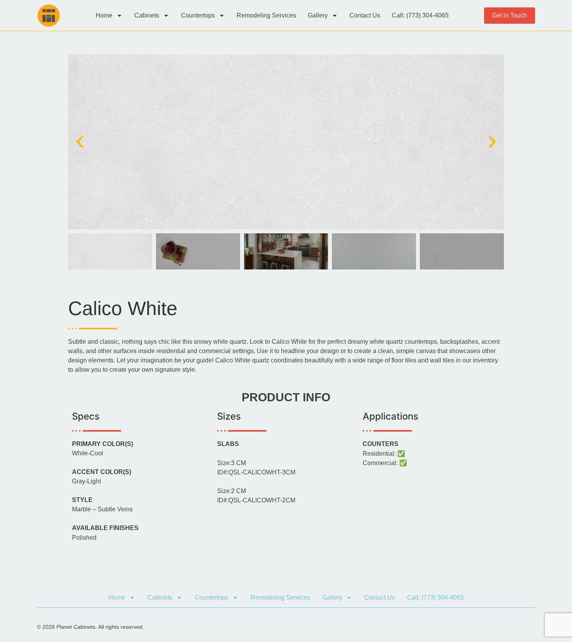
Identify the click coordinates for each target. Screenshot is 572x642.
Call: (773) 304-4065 (420, 15)
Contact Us (364, 15)
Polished (84, 538)
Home (104, 15)
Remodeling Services (266, 15)
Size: (231, 463)
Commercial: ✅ (385, 463)
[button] (80, 142)
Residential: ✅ (384, 454)
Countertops (198, 15)
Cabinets (146, 15)
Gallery (318, 15)
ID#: (256, 472)
